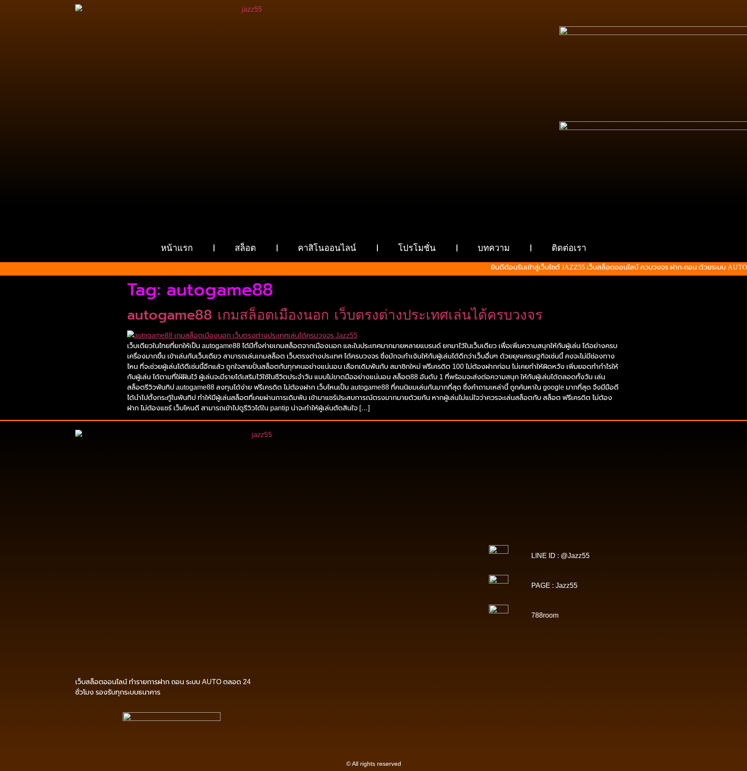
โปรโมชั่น (417, 247)
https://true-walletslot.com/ (358, 646)
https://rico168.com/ (372, 579)
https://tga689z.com (321, 531)
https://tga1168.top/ (374, 567)
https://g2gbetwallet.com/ (410, 615)
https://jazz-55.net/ (386, 609)
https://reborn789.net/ (426, 585)
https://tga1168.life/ (428, 567)
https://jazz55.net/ (438, 591)
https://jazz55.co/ (436, 609)
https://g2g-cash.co (428, 537)
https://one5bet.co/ (315, 585)
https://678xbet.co (367, 573)
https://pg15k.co (445, 543)
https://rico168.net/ (318, 579)
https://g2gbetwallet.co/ (321, 628)
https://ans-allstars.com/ (426, 573)
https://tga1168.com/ (323, 561)
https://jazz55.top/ (411, 603)
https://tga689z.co (374, 531)
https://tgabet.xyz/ (376, 561)
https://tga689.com (379, 628)
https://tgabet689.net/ (376, 634)
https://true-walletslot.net (317, 591)
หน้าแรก (177, 247)
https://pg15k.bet (303, 543)
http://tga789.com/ (427, 561)
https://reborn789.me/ (382, 591)
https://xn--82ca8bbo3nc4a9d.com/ (407, 622)
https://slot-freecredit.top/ (430, 646)
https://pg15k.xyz (398, 543)
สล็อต (245, 247)
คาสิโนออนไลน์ (327, 247)
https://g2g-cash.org (373, 537)
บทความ (494, 247)
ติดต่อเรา (569, 247)
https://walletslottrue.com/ (320, 640)
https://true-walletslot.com (351, 603)
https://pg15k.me (351, 543)
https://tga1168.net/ (319, 567)
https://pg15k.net (320, 549)
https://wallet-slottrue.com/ (392, 640)
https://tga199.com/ (369, 585)
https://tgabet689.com (315, 634)
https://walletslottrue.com (323, 597)
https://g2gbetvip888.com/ (338, 615)
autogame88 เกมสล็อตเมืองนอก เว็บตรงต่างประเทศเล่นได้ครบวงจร (335, 315)
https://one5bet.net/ (427, 579)
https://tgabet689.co (434, 634)
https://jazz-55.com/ (332, 609)
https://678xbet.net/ (314, 573)
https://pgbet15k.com (373, 549)
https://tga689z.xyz (426, 531)
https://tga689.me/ (432, 628)
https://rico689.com (318, 537)
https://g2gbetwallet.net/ (325, 622)
